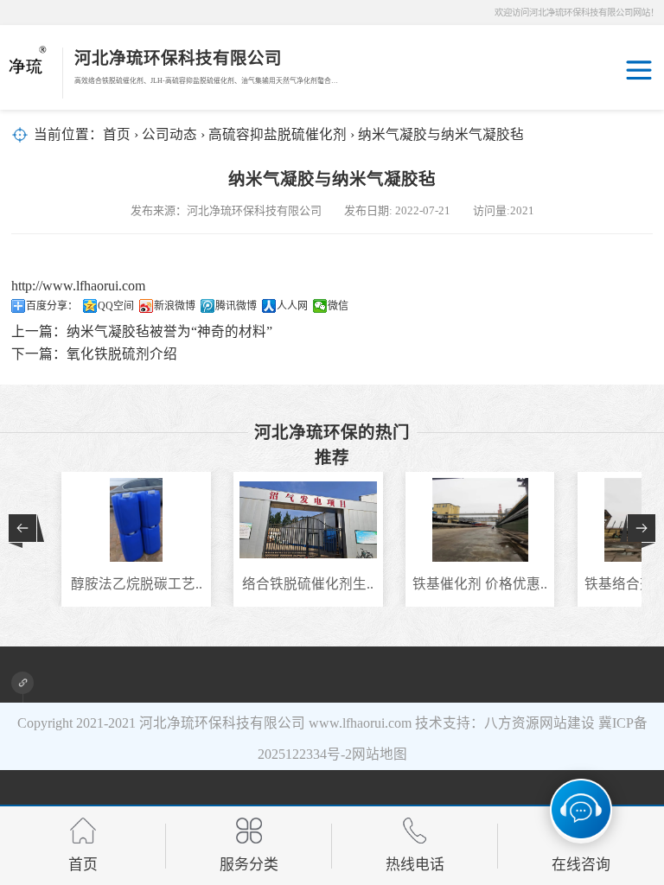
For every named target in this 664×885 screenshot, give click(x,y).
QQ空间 (116, 306)
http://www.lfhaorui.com (78, 285)
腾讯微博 (236, 306)
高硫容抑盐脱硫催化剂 (277, 134)
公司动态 (169, 134)
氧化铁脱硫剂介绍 (122, 354)
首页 (117, 134)
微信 (338, 306)
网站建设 (567, 723)
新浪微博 (174, 306)
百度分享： (52, 306)
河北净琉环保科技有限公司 (222, 723)
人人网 (292, 306)
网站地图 (379, 754)
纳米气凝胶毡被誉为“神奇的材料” (169, 331)
